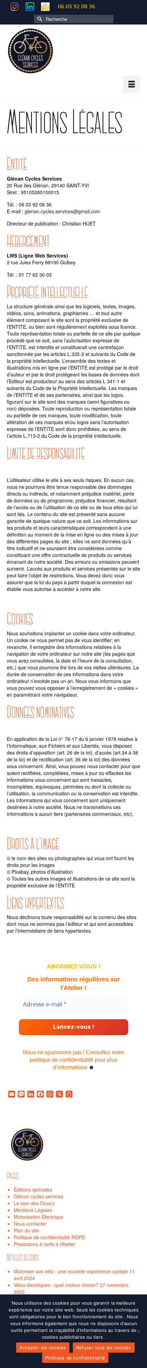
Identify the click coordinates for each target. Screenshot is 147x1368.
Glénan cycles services (38, 1196)
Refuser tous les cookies (103, 1347)
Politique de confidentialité (75, 1358)
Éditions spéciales (33, 1189)
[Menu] (131, 84)
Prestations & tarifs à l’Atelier (44, 1244)
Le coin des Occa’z (34, 1203)
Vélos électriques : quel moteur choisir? (56, 1284)
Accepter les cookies (42, 1347)
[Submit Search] (39, 19)
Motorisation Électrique (38, 1216)
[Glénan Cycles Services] (73, 52)
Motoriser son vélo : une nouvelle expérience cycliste (71, 1271)
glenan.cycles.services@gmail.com (62, 211)
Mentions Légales (33, 1210)
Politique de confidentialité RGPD (49, 1237)
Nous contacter (30, 1223)
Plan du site (26, 1230)
